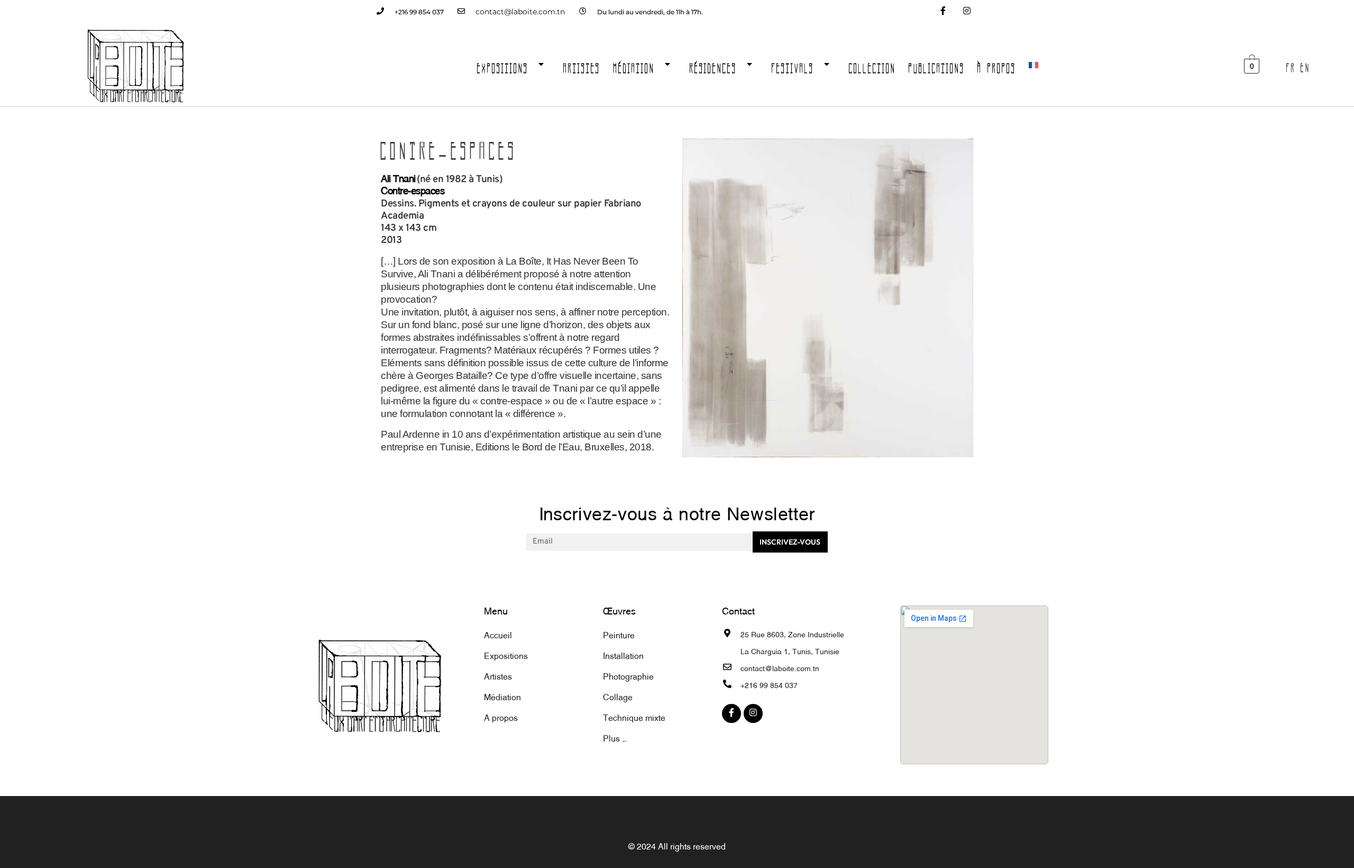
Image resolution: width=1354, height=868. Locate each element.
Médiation (634, 65)
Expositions (502, 65)
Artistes (581, 65)
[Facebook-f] (943, 12)
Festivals (793, 65)
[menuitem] (1033, 65)
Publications (937, 65)
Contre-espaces (412, 189)
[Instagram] (966, 12)
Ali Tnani (398, 177)
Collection (872, 65)
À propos (996, 65)
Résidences (713, 65)
